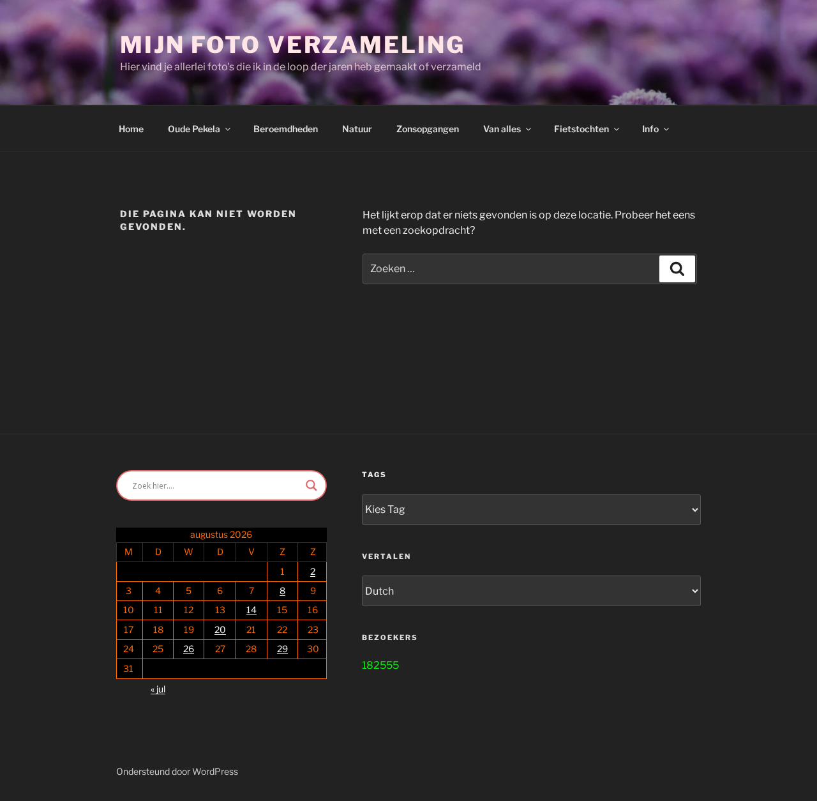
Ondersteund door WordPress (177, 771)
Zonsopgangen (427, 128)
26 (188, 648)
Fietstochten (581, 128)
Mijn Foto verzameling (292, 45)
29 (282, 648)
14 (251, 609)
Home (131, 128)
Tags (374, 474)
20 (220, 629)
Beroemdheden (285, 128)
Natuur (357, 128)
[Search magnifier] (311, 485)
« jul (158, 688)
